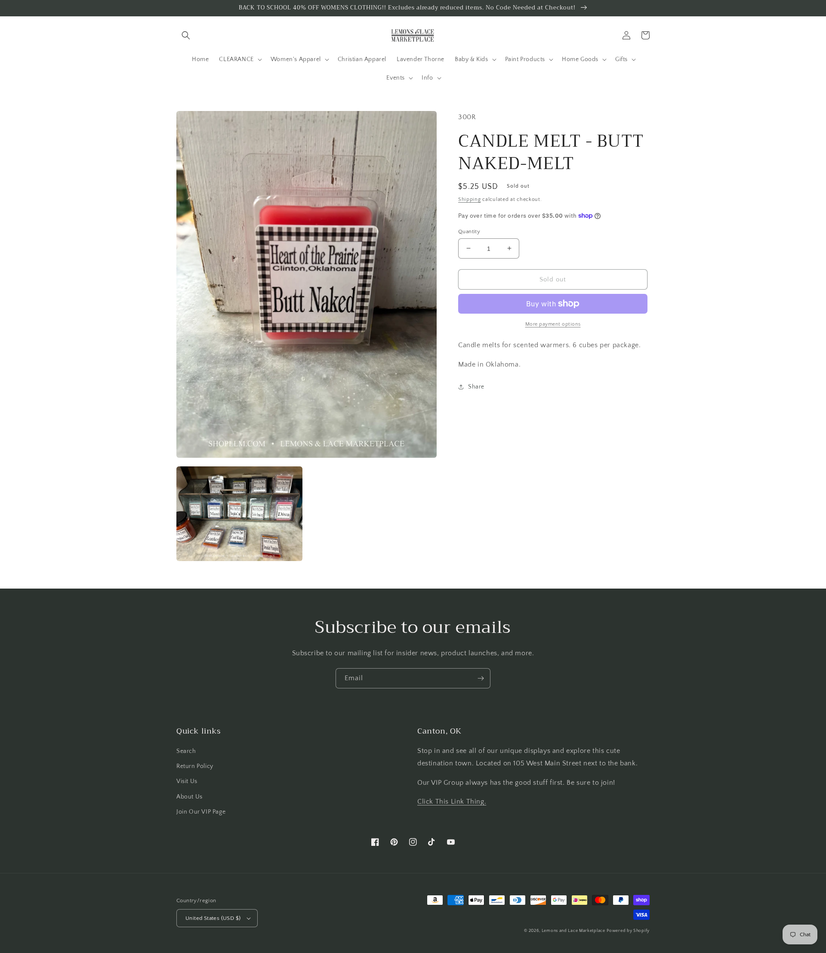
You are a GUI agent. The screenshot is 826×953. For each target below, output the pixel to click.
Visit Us (186, 781)
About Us (189, 796)
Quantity (469, 231)
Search (186, 751)
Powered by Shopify (628, 930)
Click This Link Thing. (451, 801)
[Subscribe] (480, 678)
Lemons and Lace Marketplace (573, 930)
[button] (185, 35)
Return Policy (194, 766)
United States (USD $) (212, 918)
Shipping (469, 199)
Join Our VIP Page (200, 811)
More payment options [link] (553, 324)
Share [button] (476, 386)
